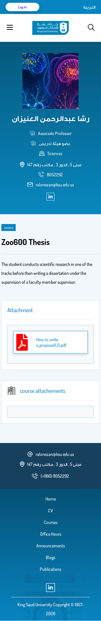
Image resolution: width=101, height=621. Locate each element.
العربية (89, 7)
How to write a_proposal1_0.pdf (51, 342)
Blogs (50, 557)
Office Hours (50, 534)
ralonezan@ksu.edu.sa (55, 184)
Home (50, 499)
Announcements (50, 545)
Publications (50, 569)
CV (50, 510)
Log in (22, 7)
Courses (51, 522)
